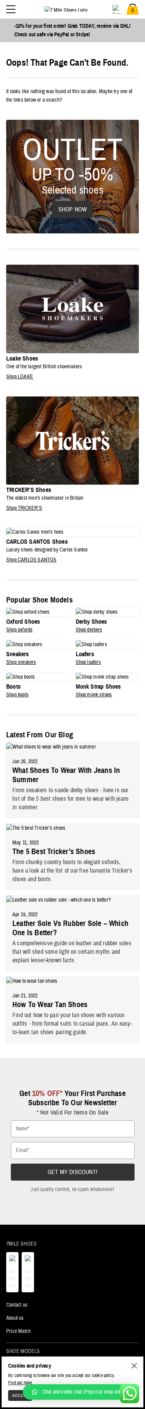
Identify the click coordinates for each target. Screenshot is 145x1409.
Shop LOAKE (19, 376)
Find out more (20, 1382)
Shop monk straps (94, 695)
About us (15, 1318)
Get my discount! (72, 1172)
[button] (80, 1392)
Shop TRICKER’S (24, 508)
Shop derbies (89, 630)
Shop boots (17, 695)
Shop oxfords (19, 630)
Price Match (18, 1331)
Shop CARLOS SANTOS (31, 560)
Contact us (16, 1305)
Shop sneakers (21, 662)
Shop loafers (88, 662)
